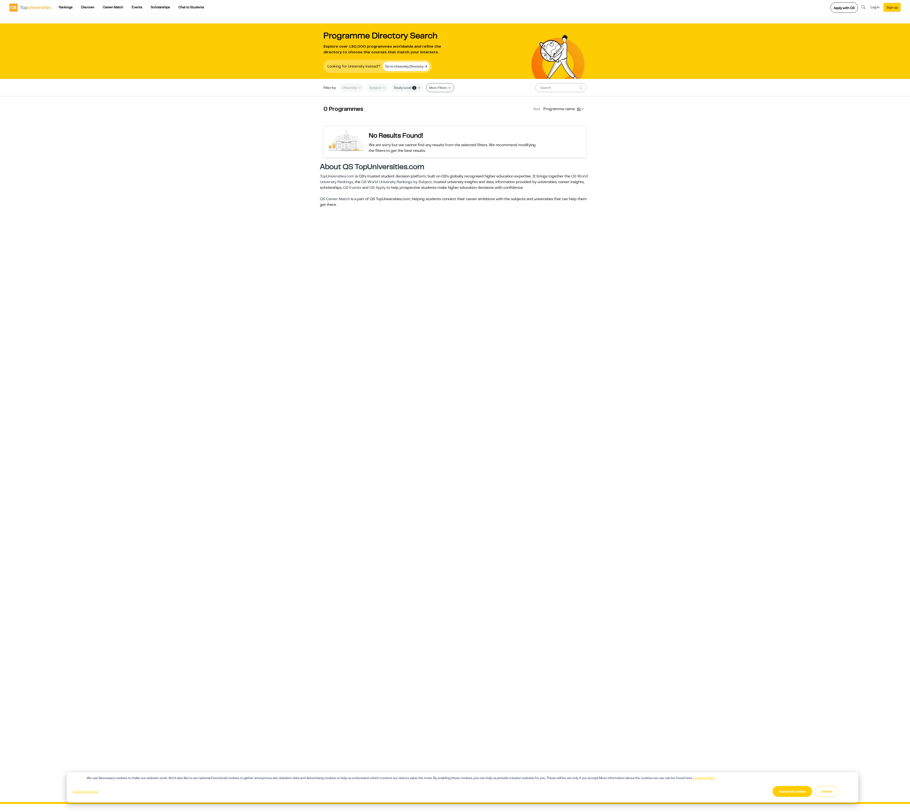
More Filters (438, 88)
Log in (875, 7)
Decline (827, 791)
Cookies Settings (85, 791)
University (350, 88)
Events (137, 7)
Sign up (892, 7)
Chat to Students (191, 7)
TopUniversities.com (337, 176)
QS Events (352, 187)
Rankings (66, 7)
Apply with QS (844, 8)
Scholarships (160, 7)
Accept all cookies (792, 791)
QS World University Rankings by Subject (396, 182)
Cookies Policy (704, 778)
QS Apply (377, 187)
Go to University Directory (404, 66)
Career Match (113, 7)
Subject (375, 88)
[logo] (30, 7)
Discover (87, 7)
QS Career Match (335, 199)
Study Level (404, 88)
